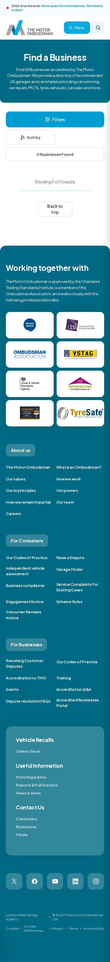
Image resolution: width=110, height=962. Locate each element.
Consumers (26, 818)
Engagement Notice (25, 601)
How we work (68, 479)
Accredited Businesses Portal (77, 703)
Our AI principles (21, 490)
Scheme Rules (69, 601)
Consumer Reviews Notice (23, 615)
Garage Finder (69, 569)
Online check (28, 751)
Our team (65, 502)
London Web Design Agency (22, 917)
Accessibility (93, 928)
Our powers (67, 490)
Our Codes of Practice (27, 557)
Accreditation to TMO (26, 678)
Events (12, 689)
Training (63, 678)
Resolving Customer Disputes (24, 663)
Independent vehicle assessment (25, 571)
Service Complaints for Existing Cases (77, 587)
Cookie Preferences (34, 928)
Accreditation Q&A (74, 689)
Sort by (33, 137)
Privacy (57, 928)
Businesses (26, 826)
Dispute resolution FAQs (28, 701)
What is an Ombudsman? (79, 467)
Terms (73, 928)
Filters (58, 119)
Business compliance (25, 585)
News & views (28, 793)
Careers (13, 513)
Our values (15, 479)
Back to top (55, 209)
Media (22, 834)
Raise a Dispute (70, 557)
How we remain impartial (28, 502)
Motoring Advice (31, 777)
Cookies (12, 928)
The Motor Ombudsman (28, 467)
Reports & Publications (36, 785)
